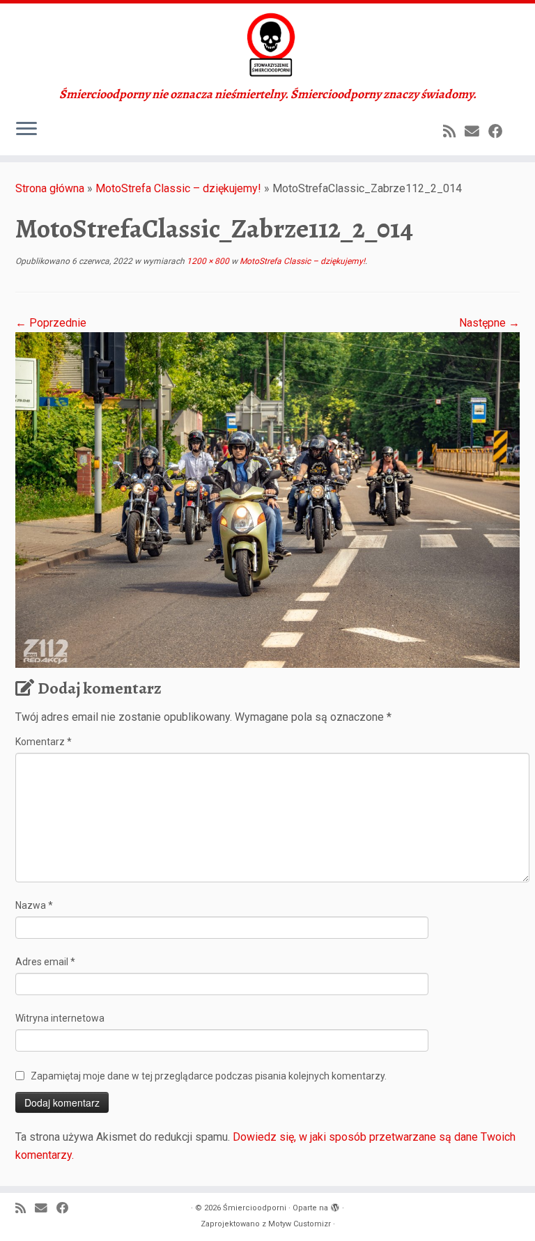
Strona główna (49, 188)
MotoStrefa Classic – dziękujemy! (178, 188)
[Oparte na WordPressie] (335, 1205)
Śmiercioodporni (254, 1207)
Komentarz (43, 741)
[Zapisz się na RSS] (454, 131)
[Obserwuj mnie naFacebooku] (500, 131)
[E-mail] (476, 131)
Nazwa (34, 905)
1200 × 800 (207, 261)
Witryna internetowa (59, 1018)
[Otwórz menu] (26, 130)
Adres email (45, 961)
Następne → (489, 322)
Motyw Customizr (299, 1223)
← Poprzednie (50, 322)
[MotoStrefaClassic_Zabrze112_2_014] (267, 499)
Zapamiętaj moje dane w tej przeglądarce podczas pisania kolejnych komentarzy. (209, 1076)
